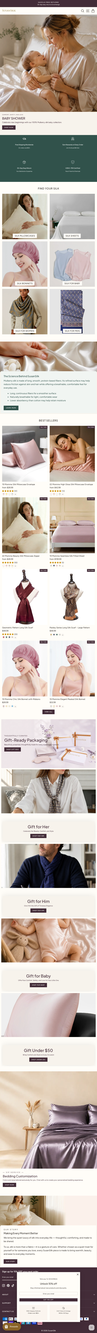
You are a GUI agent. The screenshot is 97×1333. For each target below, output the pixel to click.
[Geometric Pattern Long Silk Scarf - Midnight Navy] (9, 637)
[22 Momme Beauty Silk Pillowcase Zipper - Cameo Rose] (6, 566)
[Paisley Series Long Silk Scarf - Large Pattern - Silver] (60, 635)
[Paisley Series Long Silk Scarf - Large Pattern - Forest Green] (57, 635)
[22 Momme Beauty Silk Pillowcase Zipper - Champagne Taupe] (9, 566)
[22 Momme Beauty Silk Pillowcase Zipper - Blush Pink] (4, 566)
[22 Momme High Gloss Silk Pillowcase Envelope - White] (57, 494)
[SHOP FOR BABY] (48, 955)
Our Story (10, 1261)
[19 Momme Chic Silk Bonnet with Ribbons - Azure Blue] (12, 706)
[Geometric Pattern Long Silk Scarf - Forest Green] (6, 637)
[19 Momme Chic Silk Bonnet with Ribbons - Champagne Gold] (6, 706)
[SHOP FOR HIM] (48, 880)
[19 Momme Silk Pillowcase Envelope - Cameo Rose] (4, 494)
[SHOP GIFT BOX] (48, 743)
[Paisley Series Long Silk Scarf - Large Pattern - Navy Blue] (54, 635)
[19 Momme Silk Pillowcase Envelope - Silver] (12, 494)
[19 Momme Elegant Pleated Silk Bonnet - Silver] (51, 706)
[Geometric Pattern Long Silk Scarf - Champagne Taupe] (12, 637)
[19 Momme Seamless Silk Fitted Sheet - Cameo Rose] (57, 566)
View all (48, 712)
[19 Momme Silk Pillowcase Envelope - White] (9, 494)
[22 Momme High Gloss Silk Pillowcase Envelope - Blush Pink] (51, 494)
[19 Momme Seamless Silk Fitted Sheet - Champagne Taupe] (60, 566)
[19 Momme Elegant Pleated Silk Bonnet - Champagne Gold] (54, 706)
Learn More (11, 408)
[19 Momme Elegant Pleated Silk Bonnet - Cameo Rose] (57, 706)
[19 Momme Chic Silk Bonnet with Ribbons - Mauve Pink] (4, 706)
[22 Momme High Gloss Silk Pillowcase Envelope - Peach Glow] (54, 494)
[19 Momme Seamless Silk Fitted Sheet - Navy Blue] (54, 566)
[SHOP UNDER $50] (48, 1029)
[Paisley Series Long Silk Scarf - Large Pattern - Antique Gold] (51, 635)
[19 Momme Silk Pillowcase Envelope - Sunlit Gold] (6, 494)
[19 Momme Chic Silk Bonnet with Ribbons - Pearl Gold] (9, 706)
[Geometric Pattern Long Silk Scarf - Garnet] (4, 637)
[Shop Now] (48, 1131)
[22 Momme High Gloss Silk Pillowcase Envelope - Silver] (60, 494)
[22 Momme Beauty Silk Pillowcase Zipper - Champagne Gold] (12, 566)
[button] (8, 491)
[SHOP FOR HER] (48, 806)
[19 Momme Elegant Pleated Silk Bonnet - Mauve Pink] (60, 706)
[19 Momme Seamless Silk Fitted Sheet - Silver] (51, 566)
